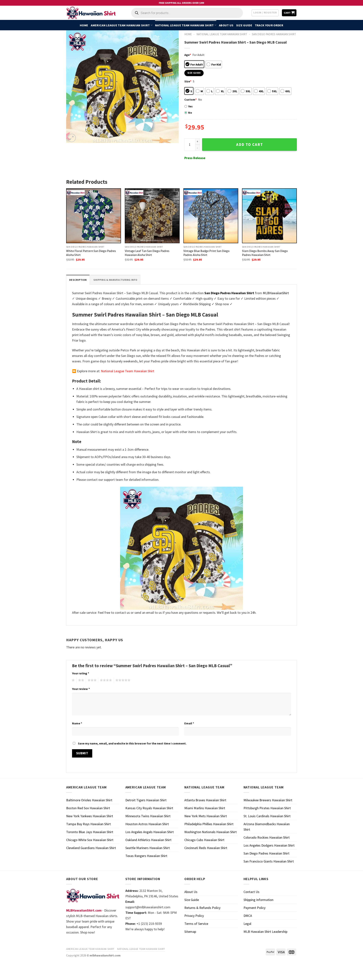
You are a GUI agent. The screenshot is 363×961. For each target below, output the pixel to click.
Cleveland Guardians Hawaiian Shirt (91, 848)
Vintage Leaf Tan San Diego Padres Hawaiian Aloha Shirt (147, 253)
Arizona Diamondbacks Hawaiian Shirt (267, 827)
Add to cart (249, 144)
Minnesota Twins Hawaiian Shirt (148, 816)
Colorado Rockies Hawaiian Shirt (267, 837)
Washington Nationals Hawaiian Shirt (210, 832)
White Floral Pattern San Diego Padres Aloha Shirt (91, 253)
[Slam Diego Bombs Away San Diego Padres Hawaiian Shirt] (269, 216)
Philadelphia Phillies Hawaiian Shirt (208, 824)
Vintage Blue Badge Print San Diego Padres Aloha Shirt (206, 253)
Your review (81, 689)
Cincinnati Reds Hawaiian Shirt (205, 848)
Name (77, 723)
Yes (190, 106)
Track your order (269, 25)
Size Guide (244, 25)
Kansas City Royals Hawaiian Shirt (149, 808)
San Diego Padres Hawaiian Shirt (274, 34)
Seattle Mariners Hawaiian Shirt (147, 848)
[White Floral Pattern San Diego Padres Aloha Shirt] (94, 216)
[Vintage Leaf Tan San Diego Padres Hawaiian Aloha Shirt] (152, 216)
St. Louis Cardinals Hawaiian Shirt (267, 816)
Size (187, 81)
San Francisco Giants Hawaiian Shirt (269, 861)
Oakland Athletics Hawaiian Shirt (148, 840)
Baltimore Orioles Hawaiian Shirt (89, 800)
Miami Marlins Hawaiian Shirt (204, 808)
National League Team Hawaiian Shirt (184, 25)
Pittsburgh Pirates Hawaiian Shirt (267, 808)
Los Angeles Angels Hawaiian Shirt (149, 832)
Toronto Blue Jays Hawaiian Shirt (89, 832)
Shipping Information (258, 900)
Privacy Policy (194, 915)
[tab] (78, 280)
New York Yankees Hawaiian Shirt (89, 816)
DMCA (248, 915)
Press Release (194, 158)
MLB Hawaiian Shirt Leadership (265, 931)
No (190, 112)
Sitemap (190, 931)
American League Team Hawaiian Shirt (120, 25)
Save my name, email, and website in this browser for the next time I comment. (132, 743)
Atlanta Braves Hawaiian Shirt (205, 800)
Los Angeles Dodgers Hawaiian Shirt (269, 845)
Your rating (80, 673)
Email (189, 723)
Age (187, 55)
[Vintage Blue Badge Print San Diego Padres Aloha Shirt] (211, 216)
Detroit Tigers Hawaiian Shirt (146, 800)
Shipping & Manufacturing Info (115, 279)
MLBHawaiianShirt (276, 293)
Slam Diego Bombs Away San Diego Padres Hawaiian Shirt (265, 253)
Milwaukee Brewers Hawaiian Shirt (268, 800)
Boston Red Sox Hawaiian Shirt (88, 808)
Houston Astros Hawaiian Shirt (147, 824)
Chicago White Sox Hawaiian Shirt (89, 840)
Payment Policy (254, 907)
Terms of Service (196, 923)
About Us (226, 25)
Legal (247, 923)
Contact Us (251, 892)
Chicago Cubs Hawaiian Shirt (204, 840)
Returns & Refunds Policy (202, 907)
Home (84, 25)
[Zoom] (71, 138)
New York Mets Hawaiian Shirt (205, 816)
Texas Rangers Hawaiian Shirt (146, 856)
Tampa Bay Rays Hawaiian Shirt (88, 824)
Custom (190, 99)
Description (78, 279)
